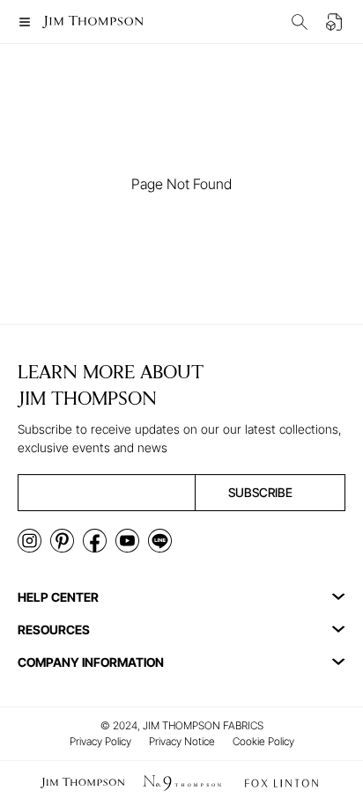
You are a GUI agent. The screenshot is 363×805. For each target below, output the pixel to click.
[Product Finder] (299, 22)
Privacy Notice (182, 741)
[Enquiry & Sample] (334, 22)
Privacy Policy (100, 741)
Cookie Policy (263, 741)
